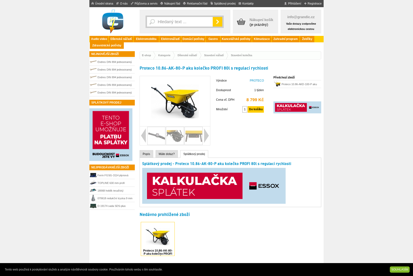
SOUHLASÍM (399, 269)
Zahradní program (285, 39)
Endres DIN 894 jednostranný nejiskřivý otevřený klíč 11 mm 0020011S (115, 70)
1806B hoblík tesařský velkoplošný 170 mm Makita (114, 191)
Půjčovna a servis (146, 3)
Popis (146, 154)
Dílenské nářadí (121, 39)
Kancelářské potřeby (236, 39)
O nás (124, 3)
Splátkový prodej (225, 3)
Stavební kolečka (241, 55)
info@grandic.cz (301, 17)
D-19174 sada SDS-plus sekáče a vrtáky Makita (112, 206)
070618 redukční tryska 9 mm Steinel (115, 199)
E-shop (146, 55)
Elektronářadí (170, 39)
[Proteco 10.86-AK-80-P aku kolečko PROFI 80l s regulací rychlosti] (175, 124)
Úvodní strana (104, 3)
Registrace (315, 3)
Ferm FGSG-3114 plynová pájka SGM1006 (113, 176)
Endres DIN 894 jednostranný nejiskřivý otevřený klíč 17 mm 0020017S (115, 93)
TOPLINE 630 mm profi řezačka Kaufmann (111, 184)
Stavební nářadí (214, 55)
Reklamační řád (197, 3)
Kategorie (164, 55)
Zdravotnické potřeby (106, 45)
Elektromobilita (146, 39)
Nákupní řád (172, 3)
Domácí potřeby (193, 39)
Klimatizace (262, 39)
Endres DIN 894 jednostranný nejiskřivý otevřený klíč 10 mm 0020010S (115, 63)
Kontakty (248, 3)
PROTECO (257, 80)
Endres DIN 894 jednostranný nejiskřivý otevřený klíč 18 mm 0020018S (115, 85)
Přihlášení (294, 3)
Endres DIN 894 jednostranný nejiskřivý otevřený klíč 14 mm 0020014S (115, 78)
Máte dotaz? (167, 154)
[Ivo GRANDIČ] (113, 21)
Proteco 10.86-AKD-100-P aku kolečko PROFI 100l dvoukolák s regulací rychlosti (301, 85)
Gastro (213, 39)
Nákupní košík (261, 20)
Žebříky (307, 39)
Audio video (99, 39)
